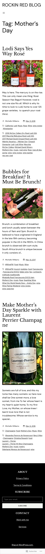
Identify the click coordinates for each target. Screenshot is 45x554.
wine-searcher (8, 289)
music (16, 150)
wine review (37, 126)
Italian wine (24, 272)
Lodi (15, 126)
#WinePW (9, 264)
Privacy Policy (22, 478)
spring (4, 153)
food (30, 269)
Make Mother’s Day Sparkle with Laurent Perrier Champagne (22, 315)
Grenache (6, 144)
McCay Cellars (8, 147)
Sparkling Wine (30, 280)
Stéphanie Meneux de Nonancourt (16, 449)
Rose (25, 126)
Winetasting (8, 128)
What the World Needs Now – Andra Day (19, 283)
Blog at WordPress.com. (22, 545)
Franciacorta (38, 269)
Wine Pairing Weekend (11, 286)
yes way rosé (7, 155)
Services (22, 526)
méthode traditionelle (11, 275)
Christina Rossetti (21, 438)
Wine (30, 126)
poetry (22, 446)
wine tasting (27, 153)
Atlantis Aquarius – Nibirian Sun (15, 141)
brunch (17, 269)
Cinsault (31, 141)
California (9, 126)
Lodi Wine (19, 144)
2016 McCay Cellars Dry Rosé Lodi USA (21, 133)
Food (16, 264)
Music (20, 126)
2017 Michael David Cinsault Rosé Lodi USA (19, 139)
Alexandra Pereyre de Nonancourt (19, 435)
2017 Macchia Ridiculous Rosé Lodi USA (18, 136)
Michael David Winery (23, 147)
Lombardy (37, 272)
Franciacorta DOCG (11, 272)
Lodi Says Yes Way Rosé (17, 51)
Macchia (27, 144)
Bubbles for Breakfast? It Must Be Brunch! (21, 177)
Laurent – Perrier (9, 441)
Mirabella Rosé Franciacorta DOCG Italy (18, 277)
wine (10, 153)
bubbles (24, 269)
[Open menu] (3, 12)
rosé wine (23, 150)
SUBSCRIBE (22, 506)
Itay (30, 272)
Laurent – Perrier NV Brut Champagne (17, 444)
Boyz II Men (38, 435)
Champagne (10, 431)
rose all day (37, 150)
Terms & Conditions (23, 485)
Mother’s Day (7, 150)
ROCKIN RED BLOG (21, 5)
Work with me (22, 519)
